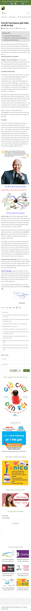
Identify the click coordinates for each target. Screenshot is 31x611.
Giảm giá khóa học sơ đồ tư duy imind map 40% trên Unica (15, 316)
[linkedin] (23, 3)
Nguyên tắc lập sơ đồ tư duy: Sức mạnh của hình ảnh (16, 341)
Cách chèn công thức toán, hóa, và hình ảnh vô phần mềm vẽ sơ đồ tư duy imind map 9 (8, 560)
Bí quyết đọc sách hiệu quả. (10, 326)
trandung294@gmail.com (23, 1)
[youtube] (15, 3)
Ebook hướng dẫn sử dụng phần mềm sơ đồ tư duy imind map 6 (15, 337)
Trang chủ (4, 17)
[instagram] (19, 3)
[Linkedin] (13, 308)
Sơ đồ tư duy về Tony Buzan (11, 40)
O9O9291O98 (11, 1)
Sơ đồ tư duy (12, 17)
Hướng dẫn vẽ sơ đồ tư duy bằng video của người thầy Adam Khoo (16, 320)
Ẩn (9, 33)
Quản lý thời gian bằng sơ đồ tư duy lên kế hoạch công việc (8, 589)
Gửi (26, 370)
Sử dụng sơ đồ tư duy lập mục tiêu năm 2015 (15, 324)
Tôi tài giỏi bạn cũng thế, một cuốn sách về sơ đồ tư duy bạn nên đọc (16, 332)
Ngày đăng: (5, 28)
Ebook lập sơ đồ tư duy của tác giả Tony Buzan (15, 329)
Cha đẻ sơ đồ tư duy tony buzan (12, 36)
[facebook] (8, 3)
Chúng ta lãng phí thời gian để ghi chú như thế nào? (15, 348)
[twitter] (12, 3)
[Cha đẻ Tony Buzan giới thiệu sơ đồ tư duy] (3, 8)
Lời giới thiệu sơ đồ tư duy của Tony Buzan (15, 38)
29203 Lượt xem (21, 28)
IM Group (5, 609)
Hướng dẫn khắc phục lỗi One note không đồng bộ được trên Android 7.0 (23, 560)
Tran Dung (5, 515)
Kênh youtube (6, 518)
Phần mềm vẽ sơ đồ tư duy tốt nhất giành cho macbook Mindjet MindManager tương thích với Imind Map (8, 574)
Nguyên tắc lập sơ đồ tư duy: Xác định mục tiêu (15, 345)
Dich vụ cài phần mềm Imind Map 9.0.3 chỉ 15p (23, 574)
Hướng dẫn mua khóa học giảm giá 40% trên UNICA (23, 589)
